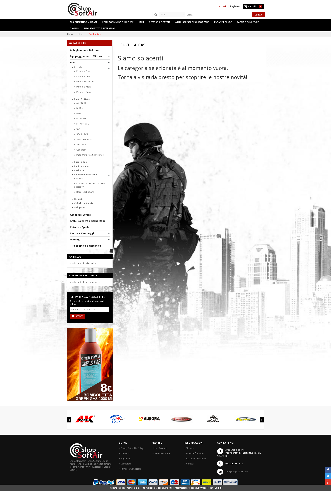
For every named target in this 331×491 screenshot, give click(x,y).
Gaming (75, 239)
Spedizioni (126, 463)
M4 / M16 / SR (83, 123)
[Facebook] (328, 470)
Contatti (190, 463)
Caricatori (81, 149)
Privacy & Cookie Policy (132, 448)
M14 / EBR (81, 118)
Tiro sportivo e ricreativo (85, 245)
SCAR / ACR (82, 134)
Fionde (79, 178)
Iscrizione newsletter (196, 458)
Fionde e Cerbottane (85, 174)
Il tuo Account (160, 448)
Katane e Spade (79, 227)
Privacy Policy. (206, 487)
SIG (78, 129)
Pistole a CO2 (83, 76)
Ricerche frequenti (195, 453)
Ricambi (78, 199)
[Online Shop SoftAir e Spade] (84, 11)
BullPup (80, 108)
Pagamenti (126, 458)
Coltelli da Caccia (83, 203)
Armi (81, 34)
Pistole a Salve (84, 92)
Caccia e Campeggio (82, 233)
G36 (78, 113)
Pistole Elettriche (85, 81)
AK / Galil (81, 103)
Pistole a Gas (83, 71)
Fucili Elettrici (82, 99)
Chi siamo (125, 453)
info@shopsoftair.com (237, 471)
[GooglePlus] (328, 482)
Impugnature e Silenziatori (90, 154)
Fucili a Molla (81, 166)
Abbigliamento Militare (84, 50)
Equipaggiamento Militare (86, 56)
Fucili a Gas (80, 162)
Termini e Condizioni (131, 468)
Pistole (78, 67)
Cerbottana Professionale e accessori (90, 185)
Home (70, 34)
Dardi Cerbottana (85, 191)
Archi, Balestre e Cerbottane (88, 221)
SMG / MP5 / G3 (84, 139)
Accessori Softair (80, 214)
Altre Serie (81, 144)
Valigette (79, 207)
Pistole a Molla (84, 86)
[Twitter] (328, 476)
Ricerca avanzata (161, 453)
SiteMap (190, 448)
